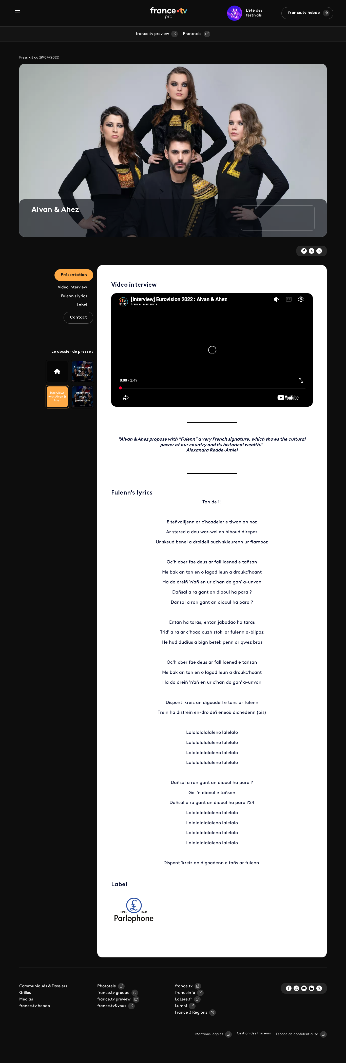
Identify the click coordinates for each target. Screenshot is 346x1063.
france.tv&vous (111, 1006)
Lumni (181, 1006)
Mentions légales (209, 1034)
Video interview (72, 287)
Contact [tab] (78, 318)
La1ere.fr (183, 999)
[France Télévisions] (168, 13)
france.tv (184, 986)
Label (82, 305)
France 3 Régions (191, 1013)
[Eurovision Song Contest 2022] (57, 371)
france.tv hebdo (304, 13)
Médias (26, 999)
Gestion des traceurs (254, 1033)
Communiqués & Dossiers (43, 986)
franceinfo (185, 993)
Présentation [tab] (74, 275)
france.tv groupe (113, 993)
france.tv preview (152, 34)
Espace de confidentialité (297, 1034)
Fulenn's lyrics (74, 296)
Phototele (192, 34)
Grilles (25, 993)
